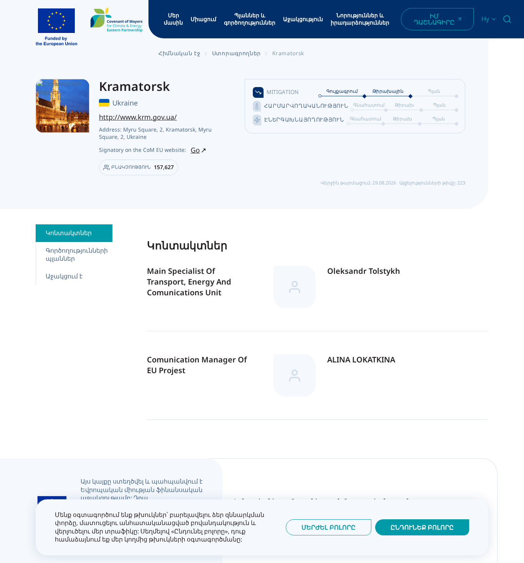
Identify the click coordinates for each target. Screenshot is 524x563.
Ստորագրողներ (236, 53)
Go (195, 150)
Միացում (203, 19)
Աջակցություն (303, 19)
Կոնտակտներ (69, 233)
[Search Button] (507, 19)
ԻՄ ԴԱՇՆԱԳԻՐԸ (434, 19)
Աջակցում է (64, 276)
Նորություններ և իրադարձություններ (360, 19)
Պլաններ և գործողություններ (249, 19)
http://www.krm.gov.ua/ (138, 117)
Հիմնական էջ (179, 53)
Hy (485, 19)
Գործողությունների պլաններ (77, 254)
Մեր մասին (173, 19)
